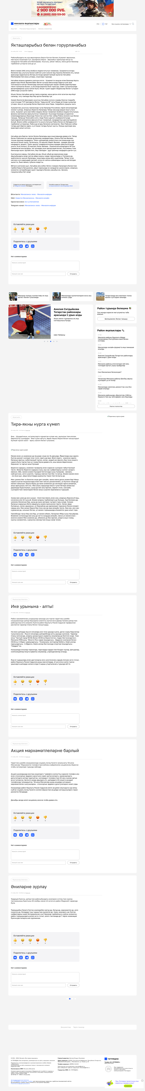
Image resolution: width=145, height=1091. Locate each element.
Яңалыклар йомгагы (20, 599)
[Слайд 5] (56, 341)
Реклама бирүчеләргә (28, 29)
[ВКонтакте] (15, 246)
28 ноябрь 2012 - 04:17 (16, 430)
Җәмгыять (16, 38)
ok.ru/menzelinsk (32, 202)
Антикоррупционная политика (20, 1080)
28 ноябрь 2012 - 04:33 (16, 51)
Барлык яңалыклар (116, 406)
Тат (106, 24)
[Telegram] (27, 246)
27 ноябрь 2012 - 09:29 (16, 892)
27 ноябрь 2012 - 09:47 (16, 612)
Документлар (66, 1027)
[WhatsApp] (32, 246)
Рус (98, 24)
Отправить (73, 274)
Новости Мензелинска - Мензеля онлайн (32, 198)
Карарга (128, 1086)
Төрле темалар (78, 1027)
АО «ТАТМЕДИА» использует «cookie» (22, 1081)
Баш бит (14, 29)
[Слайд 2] (47, 341)
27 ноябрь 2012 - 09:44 (16, 756)
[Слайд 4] (53, 341)
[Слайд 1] (44, 341)
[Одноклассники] (21, 246)
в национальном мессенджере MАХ (61, 186)
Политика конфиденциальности (20, 1083)
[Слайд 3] (50, 341)
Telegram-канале (20, 186)
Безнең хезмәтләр (45, 29)
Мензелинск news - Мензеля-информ (36, 194)
